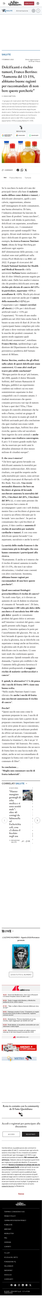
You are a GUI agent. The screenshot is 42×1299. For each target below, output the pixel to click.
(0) (29, 841)
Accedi (11, 1134)
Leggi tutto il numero (20, 974)
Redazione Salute (14, 841)
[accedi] (38, 3)
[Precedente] (4, 820)
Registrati (30, 1134)
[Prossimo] (37, 820)
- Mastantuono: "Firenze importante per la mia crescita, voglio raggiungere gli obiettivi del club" (19, 1020)
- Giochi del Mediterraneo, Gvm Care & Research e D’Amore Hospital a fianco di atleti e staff (20, 995)
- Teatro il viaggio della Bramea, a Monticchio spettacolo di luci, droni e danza (19, 1001)
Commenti (9, 170)
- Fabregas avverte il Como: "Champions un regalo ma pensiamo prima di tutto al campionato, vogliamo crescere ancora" (21, 1013)
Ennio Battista (8, 96)
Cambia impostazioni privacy (15, 1220)
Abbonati (29, 3)
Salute (6, 54)
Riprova (21, 1193)
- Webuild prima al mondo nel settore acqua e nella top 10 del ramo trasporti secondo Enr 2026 (19, 1031)
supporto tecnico (8, 1186)
